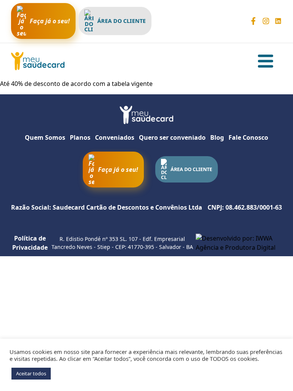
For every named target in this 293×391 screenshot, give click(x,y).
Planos (80, 137)
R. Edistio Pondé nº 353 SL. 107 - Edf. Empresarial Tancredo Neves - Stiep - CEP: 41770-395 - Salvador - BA (122, 242)
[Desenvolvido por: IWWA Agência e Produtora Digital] (239, 243)
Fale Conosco (248, 137)
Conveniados (114, 137)
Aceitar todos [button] (31, 373)
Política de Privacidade (30, 243)
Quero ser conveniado (172, 137)
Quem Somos (45, 137)
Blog (217, 137)
